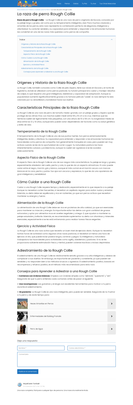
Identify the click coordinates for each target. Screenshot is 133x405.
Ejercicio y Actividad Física (33, 64)
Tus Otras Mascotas (108, 3)
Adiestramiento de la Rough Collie (34, 68)
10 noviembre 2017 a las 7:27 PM (34, 386)
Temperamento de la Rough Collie (37, 51)
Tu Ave (93, 3)
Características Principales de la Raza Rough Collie (41, 47)
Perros (67, 3)
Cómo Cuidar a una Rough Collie (34, 58)
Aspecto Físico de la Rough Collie (36, 54)
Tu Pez (84, 3)
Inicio (59, 3)
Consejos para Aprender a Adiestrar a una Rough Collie (45, 72)
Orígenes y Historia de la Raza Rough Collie (38, 44)
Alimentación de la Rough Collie (36, 61)
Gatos (75, 3)
